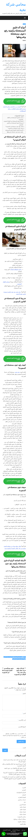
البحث (24, 747)
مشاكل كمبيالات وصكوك (19, 819)
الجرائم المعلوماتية (21, 792)
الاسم (24, 713)
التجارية (24, 790)
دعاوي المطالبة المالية (16, 269)
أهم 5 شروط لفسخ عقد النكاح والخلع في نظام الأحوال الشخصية (14, 765)
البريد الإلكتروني (22, 720)
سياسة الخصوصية (7, 830)
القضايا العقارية (22, 797)
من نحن (23, 830)
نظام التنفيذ (23, 824)
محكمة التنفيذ (15, 659)
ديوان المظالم (14, 657)
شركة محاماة (9, 657)
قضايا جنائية (23, 807)
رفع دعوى (17, 372)
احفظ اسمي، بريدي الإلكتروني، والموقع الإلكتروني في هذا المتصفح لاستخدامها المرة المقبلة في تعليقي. (14, 735)
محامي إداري (21, 659)
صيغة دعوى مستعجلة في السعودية (15, 128)
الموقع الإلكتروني (22, 726)
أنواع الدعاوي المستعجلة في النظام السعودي (13, 121)
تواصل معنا (13, 831)
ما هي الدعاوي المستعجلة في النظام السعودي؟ (15, 118)
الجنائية (24, 795)
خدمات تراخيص (22, 800)
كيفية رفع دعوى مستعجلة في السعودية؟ (14, 126)
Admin (24, 40)
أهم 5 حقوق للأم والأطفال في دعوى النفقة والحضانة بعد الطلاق (15, 769)
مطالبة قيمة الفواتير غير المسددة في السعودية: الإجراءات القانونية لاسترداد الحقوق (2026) (14, 777)
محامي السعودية (22, 817)
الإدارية (24, 24)
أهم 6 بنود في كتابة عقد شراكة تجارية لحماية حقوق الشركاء (14, 760)
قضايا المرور (22, 804)
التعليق (24, 693)
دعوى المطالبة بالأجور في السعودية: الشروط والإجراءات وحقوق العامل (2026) (14, 773)
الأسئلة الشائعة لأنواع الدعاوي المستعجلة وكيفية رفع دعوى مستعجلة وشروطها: (14, 131)
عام (25, 802)
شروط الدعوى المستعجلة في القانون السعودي (15, 123)
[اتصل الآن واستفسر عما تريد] (3, 834)
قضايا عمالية (22, 812)
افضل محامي (20, 657)
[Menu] (24, 18)
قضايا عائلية (23, 809)
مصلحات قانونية (22, 821)
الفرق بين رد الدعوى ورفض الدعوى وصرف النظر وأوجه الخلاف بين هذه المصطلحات (14, 109)
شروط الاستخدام (16, 830)
